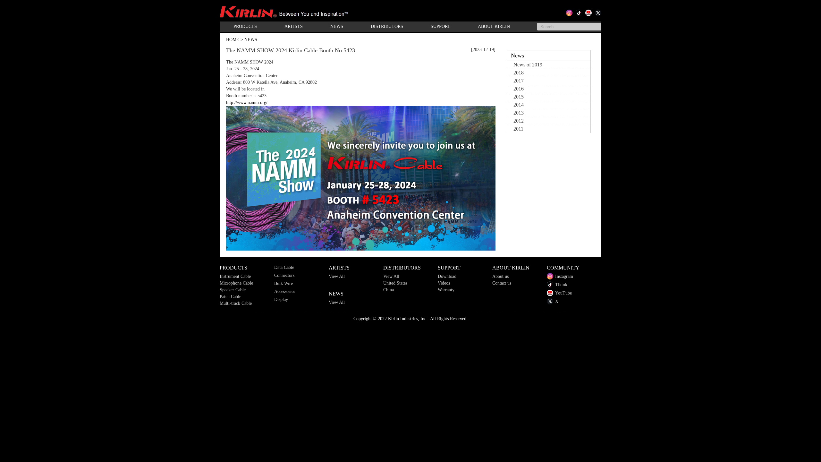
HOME (232, 39)
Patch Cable (230, 296)
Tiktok (561, 284)
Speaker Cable (233, 289)
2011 (518, 129)
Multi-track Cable (236, 303)
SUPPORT (440, 26)
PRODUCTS (245, 26)
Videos (444, 283)
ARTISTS (293, 26)
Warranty (446, 289)
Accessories (284, 291)
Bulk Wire (283, 283)
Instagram (564, 276)
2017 (518, 80)
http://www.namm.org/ (246, 102)
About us (500, 276)
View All (337, 276)
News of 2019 (527, 64)
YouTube (563, 293)
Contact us (501, 283)
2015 (518, 96)
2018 (518, 72)
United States (395, 283)
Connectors (284, 275)
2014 (518, 104)
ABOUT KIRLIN (494, 26)
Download (447, 276)
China (388, 289)
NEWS (336, 26)
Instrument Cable (235, 276)
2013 (518, 113)
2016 (518, 88)
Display (281, 299)
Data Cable (284, 267)
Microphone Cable (236, 283)
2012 (518, 121)
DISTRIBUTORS (387, 26)
